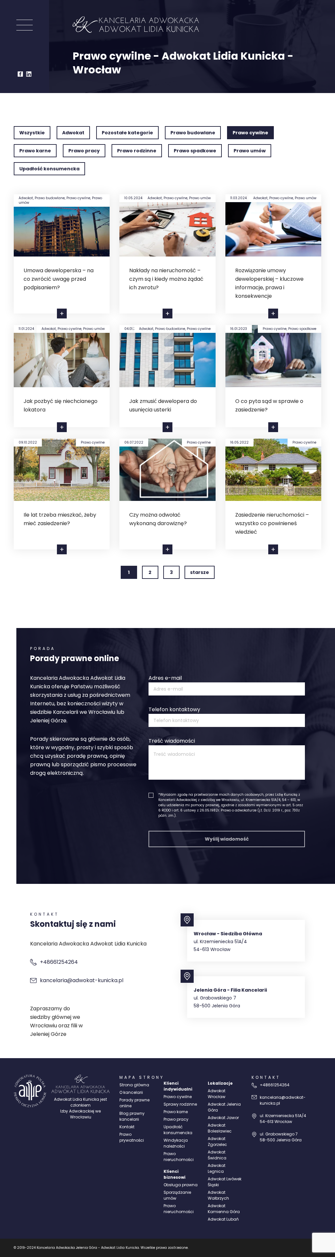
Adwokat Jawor (223, 1117)
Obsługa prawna (181, 1185)
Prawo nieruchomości (179, 1156)
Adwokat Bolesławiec (220, 1128)
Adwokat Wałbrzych (218, 1195)
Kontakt (126, 1127)
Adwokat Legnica (216, 1168)
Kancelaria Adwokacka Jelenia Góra (67, 1247)
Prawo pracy (84, 150)
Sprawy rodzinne (180, 1104)
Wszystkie (32, 132)
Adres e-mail (165, 678)
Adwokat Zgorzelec (217, 1141)
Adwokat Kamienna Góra (224, 1208)
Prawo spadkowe (195, 150)
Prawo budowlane (192, 132)
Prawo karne (35, 150)
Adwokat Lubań (223, 1219)
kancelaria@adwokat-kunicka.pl (81, 980)
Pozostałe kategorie (127, 132)
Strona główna (134, 1085)
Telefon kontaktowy (174, 709)
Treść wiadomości (172, 741)
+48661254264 (59, 962)
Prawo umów (250, 150)
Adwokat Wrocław (216, 1093)
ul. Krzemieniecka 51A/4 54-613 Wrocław (283, 1118)
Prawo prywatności (131, 1137)
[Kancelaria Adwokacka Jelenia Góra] (30, 1091)
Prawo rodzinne (136, 150)
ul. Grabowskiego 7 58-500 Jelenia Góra (281, 1137)
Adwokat (73, 132)
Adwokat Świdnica (217, 1155)
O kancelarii (131, 1092)
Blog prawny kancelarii (132, 1116)
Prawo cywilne (250, 132)
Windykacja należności (176, 1143)
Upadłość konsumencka (49, 168)
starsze (199, 572)
